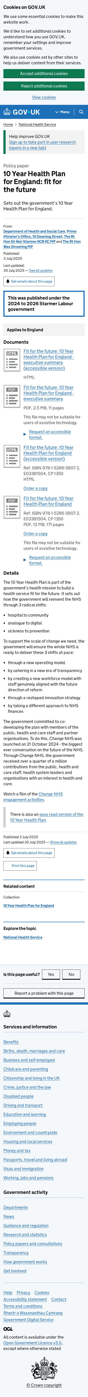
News (8, 1216)
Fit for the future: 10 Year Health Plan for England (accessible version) (48, 453)
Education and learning (24, 1114)
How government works (25, 1261)
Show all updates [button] (63, 842)
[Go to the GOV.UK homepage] (21, 112)
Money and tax (16, 1150)
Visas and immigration (23, 1168)
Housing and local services (27, 1141)
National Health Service (37, 124)
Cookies (42, 1292)
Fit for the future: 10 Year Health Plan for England (48, 501)
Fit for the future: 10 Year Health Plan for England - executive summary (48, 393)
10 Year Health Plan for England (28, 905)
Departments (15, 1207)
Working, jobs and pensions (28, 1177)
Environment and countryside (30, 1132)
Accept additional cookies (44, 73)
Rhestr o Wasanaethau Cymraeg (33, 1312)
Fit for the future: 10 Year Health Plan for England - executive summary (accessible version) (48, 359)
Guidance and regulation (26, 1225)
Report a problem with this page (44, 993)
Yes (54, 974)
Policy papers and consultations (32, 1243)
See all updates (41, 270)
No (74, 974)
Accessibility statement (25, 1299)
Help (7, 1292)
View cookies (44, 97)
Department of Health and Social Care (34, 231)
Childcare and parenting (25, 1069)
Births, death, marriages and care (34, 1051)
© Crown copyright (44, 1385)
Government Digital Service (28, 1319)
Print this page (23, 866)
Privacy (23, 1292)
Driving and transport (23, 1105)
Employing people (19, 1123)
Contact (58, 1299)
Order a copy (35, 488)
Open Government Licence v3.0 (32, 1342)
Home (8, 124)
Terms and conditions (22, 1306)
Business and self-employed (29, 1060)
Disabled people (18, 1096)
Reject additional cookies (44, 86)
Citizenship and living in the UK (31, 1078)
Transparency (16, 1252)
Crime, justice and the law (27, 1087)
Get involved (14, 1270)
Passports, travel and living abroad (35, 1159)
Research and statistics (25, 1234)
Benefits (11, 1041)
